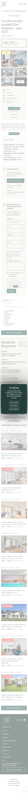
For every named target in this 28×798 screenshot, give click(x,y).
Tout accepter (14, 402)
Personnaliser (14, 409)
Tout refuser (14, 405)
